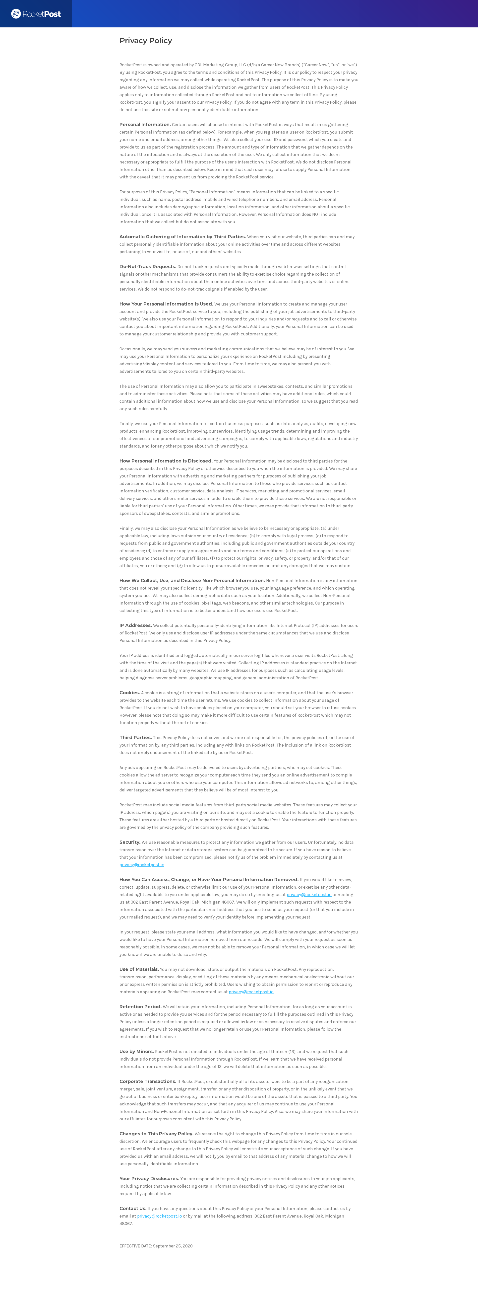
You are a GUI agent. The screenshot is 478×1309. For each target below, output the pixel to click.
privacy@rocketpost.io (142, 864)
